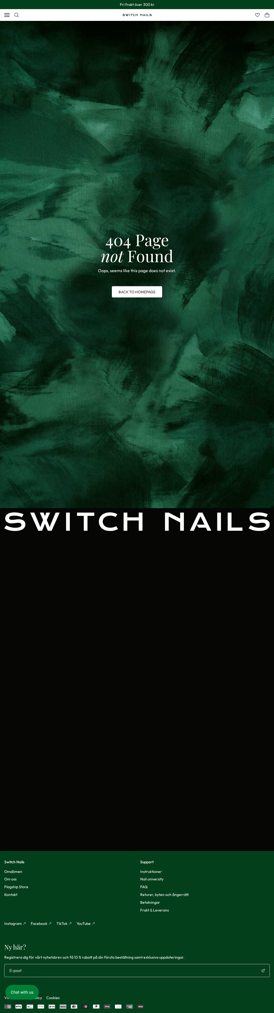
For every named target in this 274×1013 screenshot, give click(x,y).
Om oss (10, 879)
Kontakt (10, 894)
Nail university (151, 879)
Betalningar (150, 902)
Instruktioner (151, 871)
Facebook (39, 923)
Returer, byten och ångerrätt (164, 894)
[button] (22, 992)
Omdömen (13, 871)
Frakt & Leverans (154, 910)
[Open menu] (7, 15)
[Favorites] (257, 15)
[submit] (263, 971)
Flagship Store (16, 886)
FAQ (143, 886)
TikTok (61, 923)
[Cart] (267, 15)
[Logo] (137, 15)
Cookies (53, 997)
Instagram (13, 923)
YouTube (84, 923)
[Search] (16, 15)
